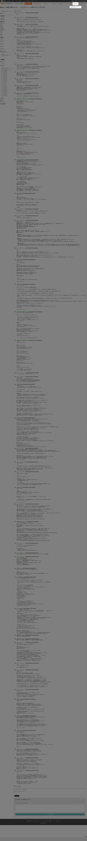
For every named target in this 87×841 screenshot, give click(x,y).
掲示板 (76, 3)
